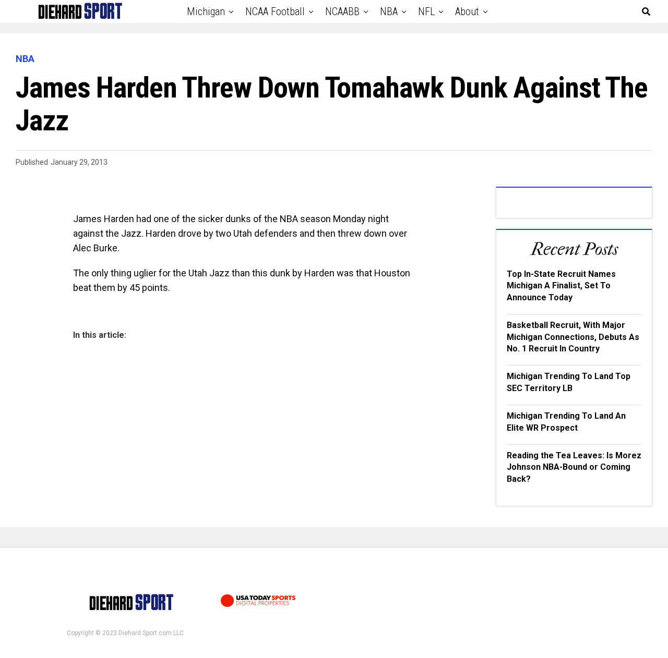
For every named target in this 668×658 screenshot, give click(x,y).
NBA (389, 11)
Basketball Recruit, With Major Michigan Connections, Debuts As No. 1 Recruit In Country (573, 337)
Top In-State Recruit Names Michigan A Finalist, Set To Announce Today (561, 285)
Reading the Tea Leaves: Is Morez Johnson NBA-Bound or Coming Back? (574, 467)
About (467, 11)
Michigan (206, 11)
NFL (426, 11)
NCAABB (342, 11)
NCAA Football (275, 11)
